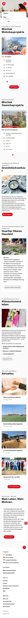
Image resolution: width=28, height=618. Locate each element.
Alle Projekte (14, 87)
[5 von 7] (16, 81)
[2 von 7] (9, 81)
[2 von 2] (15, 154)
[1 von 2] (12, 154)
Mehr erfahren (7, 214)
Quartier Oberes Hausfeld (12, 287)
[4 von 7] (14, 81)
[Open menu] (25, 4)
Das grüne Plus (7, 359)
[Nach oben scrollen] (24, 547)
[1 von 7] (7, 81)
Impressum (5, 611)
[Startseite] (3, 3)
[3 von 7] (11, 81)
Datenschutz (6, 613)
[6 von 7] (18, 81)
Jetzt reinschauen (14, 486)
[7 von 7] (20, 81)
